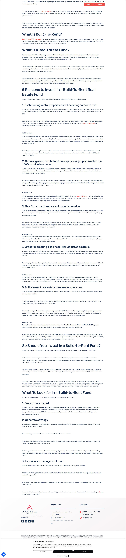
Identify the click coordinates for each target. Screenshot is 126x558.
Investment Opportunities (64, 4)
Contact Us (78, 4)
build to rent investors (88, 123)
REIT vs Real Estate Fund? (58, 518)
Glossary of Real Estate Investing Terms (62, 520)
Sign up (101, 492)
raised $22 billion (82, 196)
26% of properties (45, 11)
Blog (52, 523)
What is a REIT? (55, 515)
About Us (49, 4)
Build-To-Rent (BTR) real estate (31, 39)
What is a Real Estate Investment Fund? (61, 512)
